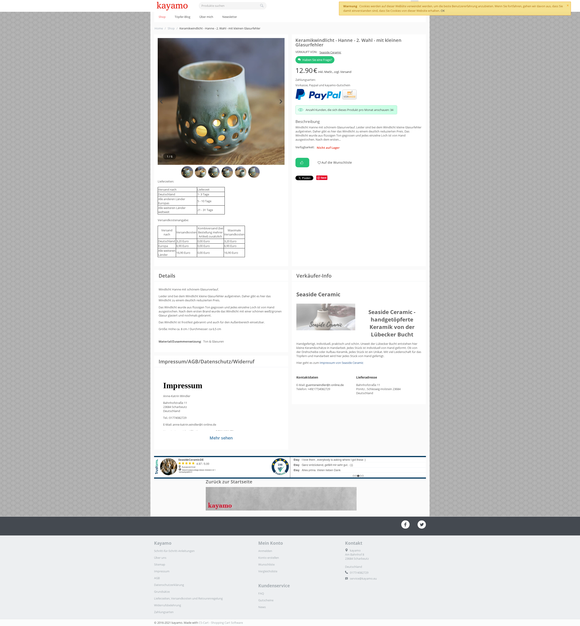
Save (323, 177)
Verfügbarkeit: (304, 147)
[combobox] (233, 6)
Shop (162, 17)
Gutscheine (265, 600)
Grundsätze (162, 592)
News (262, 607)
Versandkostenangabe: (173, 220)
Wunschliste (266, 564)
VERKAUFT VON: (306, 52)
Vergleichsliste (267, 571)
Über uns (160, 558)
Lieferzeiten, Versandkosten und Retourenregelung (188, 598)
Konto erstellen (268, 558)
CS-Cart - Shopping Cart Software (221, 623)
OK (443, 11)
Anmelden (265, 551)
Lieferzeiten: (166, 181)
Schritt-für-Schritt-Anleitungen (174, 551)
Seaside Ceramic (330, 52)
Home (159, 28)
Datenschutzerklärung (169, 585)
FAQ (261, 593)
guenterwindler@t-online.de (325, 385)
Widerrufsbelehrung (167, 605)
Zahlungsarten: (305, 80)
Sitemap (159, 564)
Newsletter (229, 17)
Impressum (161, 571)
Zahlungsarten (164, 612)
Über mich (206, 17)
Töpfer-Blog (182, 17)
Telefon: (301, 389)
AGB (157, 578)
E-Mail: (300, 385)
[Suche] (261, 6)
